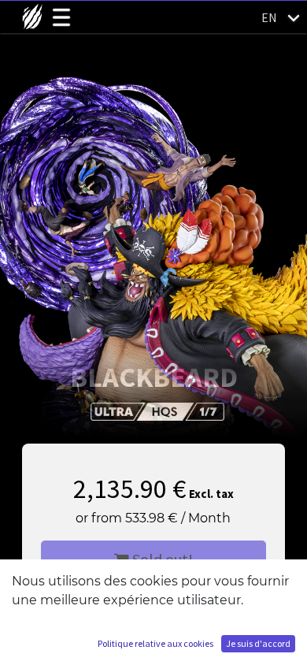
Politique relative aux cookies (155, 643)
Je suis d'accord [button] (258, 643)
